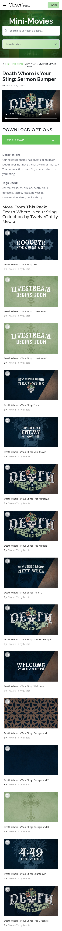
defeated (7, 192)
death (37, 188)
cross (15, 188)
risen (22, 197)
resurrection (10, 197)
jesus (27, 192)
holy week (37, 192)
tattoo (18, 192)
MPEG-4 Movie (15, 140)
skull (45, 188)
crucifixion (26, 188)
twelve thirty (34, 197)
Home (7, 63)
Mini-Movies (17, 63)
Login (53, 5)
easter (6, 188)
